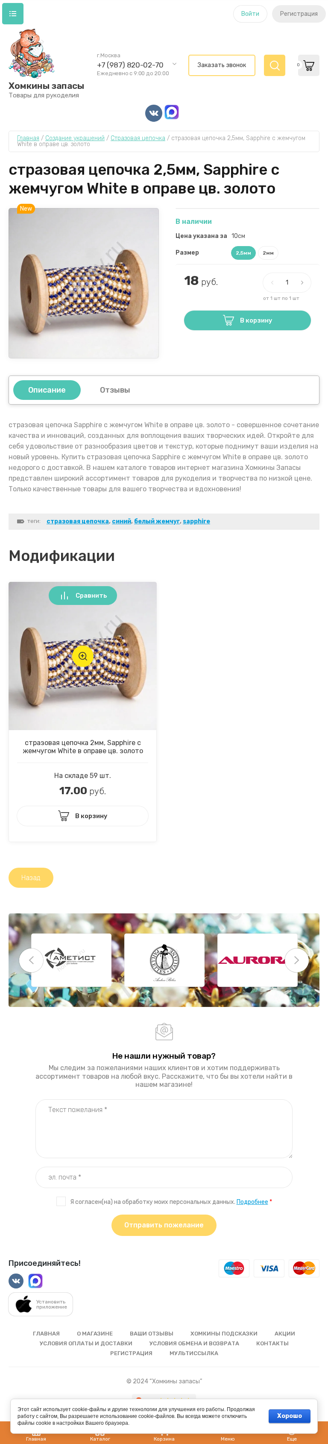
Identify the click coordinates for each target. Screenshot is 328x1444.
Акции (285, 1333)
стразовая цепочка (78, 521)
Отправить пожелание (164, 1225)
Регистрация (299, 14)
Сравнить (91, 595)
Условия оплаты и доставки (86, 1343)
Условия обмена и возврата (194, 1343)
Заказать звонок (222, 65)
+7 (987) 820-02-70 (130, 65)
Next (297, 960)
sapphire (196, 521)
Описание (47, 390)
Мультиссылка (194, 1353)
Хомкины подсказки (224, 1333)
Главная (46, 1333)
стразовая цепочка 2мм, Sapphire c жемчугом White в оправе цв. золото (83, 747)
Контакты (272, 1343)
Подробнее (252, 1202)
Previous (31, 960)
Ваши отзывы (151, 1333)
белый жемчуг (157, 521)
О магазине (95, 1333)
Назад (31, 878)
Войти (250, 14)
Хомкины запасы (46, 85)
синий (121, 521)
